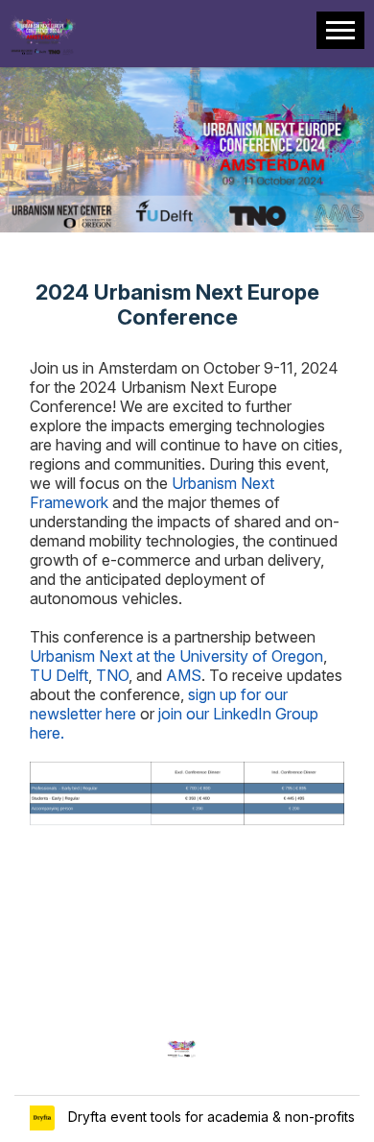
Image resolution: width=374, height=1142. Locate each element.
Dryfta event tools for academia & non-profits (209, 1116)
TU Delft (59, 675)
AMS (183, 675)
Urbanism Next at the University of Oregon (176, 656)
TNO (112, 675)
